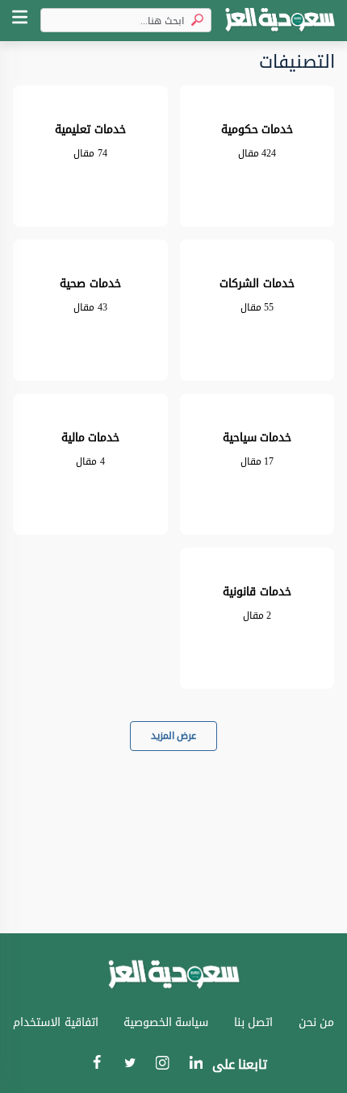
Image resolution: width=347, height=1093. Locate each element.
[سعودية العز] (280, 20)
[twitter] (129, 1065)
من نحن (317, 1022)
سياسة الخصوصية (166, 1022)
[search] (194, 20)
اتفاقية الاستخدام (55, 1022)
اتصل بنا (254, 1022)
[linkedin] (196, 1065)
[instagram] (163, 1067)
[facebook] (96, 1065)
